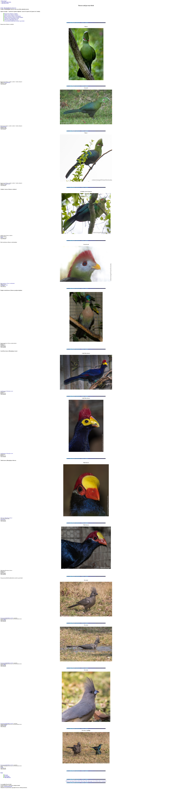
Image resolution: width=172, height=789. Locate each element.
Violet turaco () (11, 19)
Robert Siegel (4, 1)
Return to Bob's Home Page (80, 780)
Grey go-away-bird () (7, 723)
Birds (2, 772)
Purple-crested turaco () (13, 17)
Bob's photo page (89, 780)
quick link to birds (5, 3)
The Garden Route (7, 82)
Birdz (97, 780)
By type (6, 775)
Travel (94, 780)
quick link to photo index (6, 2)
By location (6, 776)
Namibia (4, 619)
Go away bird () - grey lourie (14, 20)
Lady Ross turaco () (11, 18)
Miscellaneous (7, 777)
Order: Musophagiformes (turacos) (8, 8)
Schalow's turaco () (11, 14)
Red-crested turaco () (12, 16)
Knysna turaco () (11, 13)
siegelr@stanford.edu (8, 786)
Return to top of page (70, 780)
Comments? (103, 780)
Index (100, 780)
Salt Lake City (3, 519)
